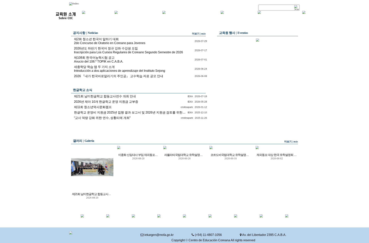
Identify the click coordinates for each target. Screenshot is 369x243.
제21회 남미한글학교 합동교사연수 (93, 194)
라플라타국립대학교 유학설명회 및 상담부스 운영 (193, 154)
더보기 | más (199, 33)
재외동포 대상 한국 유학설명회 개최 (278, 154)
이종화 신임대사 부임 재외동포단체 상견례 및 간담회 (149, 154)
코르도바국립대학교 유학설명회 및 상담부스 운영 (239, 154)
